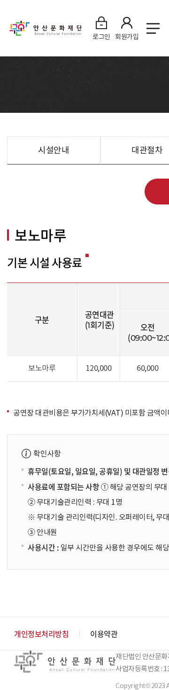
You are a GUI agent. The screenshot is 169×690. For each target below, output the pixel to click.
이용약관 (103, 633)
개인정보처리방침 (41, 633)
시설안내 (53, 150)
